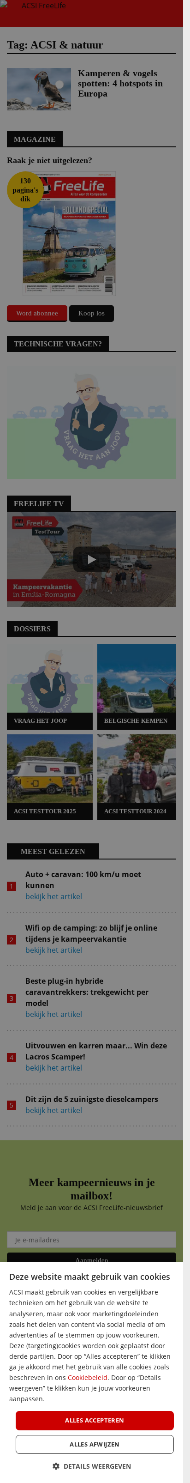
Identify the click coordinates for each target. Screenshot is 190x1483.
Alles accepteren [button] (94, 1420)
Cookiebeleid (87, 1377)
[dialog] (91, 1372)
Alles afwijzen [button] (95, 1444)
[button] (92, 1466)
